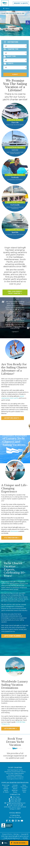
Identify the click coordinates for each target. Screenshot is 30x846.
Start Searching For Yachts (15, 770)
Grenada (15, 785)
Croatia (24, 788)
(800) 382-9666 (16, 799)
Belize (24, 785)
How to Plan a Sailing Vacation (15, 773)
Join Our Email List (15, 817)
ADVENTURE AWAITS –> (12, 418)
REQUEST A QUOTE (21, 3)
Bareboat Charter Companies (15, 777)
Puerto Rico (24, 787)
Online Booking (19, 843)
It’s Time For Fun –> (11, 538)
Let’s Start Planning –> (13, 636)
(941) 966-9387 (16, 801)
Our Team (16, 797)
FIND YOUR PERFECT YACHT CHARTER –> (15, 292)
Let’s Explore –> (10, 728)
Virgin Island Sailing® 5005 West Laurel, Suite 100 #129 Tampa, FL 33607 (15, 807)
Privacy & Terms (7, 834)
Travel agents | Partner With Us (15, 778)
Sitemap (16, 834)
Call (6, 843)
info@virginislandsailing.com (16, 803)
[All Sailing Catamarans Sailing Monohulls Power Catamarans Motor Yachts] (15, 60)
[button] (3, 317)
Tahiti (24, 792)
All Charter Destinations (15, 775)
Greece (24, 790)
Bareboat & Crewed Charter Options (15, 771)
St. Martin (6, 792)
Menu (7, 8)
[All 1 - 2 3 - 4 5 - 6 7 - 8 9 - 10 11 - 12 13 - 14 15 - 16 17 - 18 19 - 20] (15, 67)
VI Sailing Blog (15, 815)
